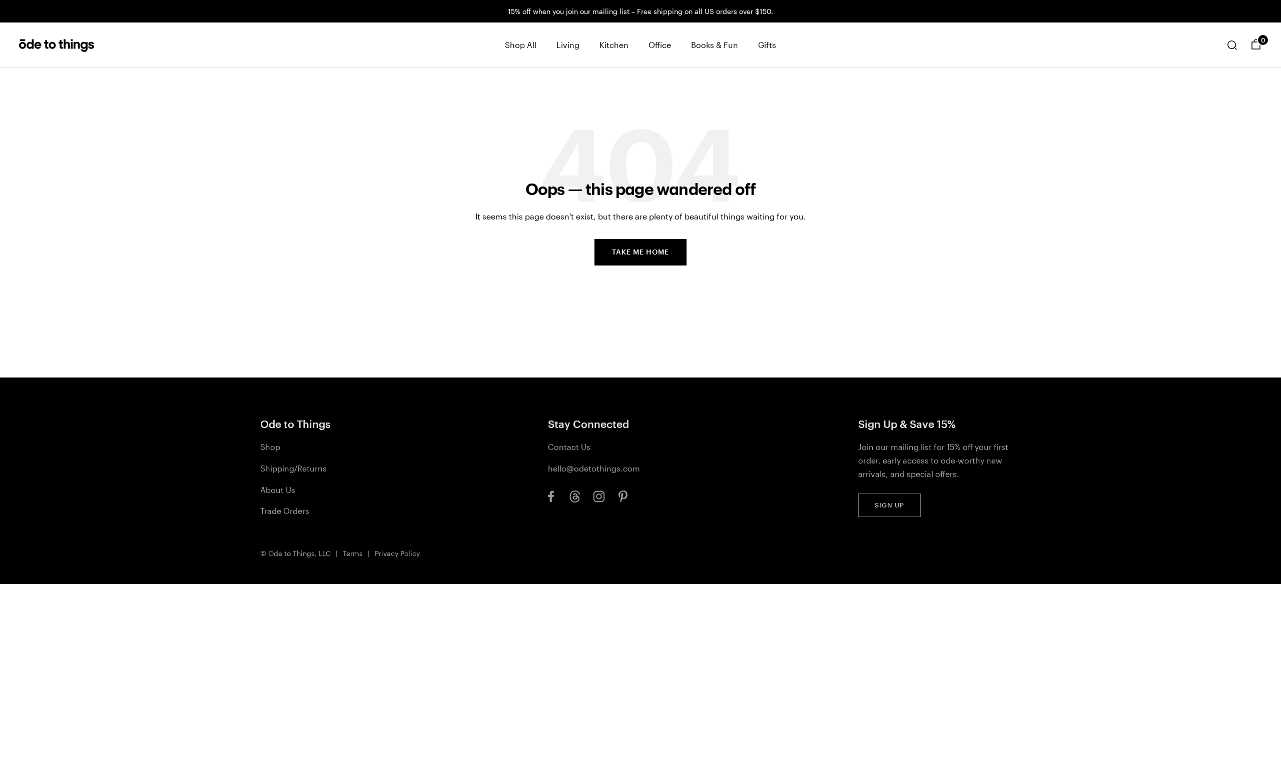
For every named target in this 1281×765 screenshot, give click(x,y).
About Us (277, 489)
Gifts (767, 45)
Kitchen (613, 45)
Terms (353, 553)
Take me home (640, 252)
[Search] (1232, 45)
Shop (270, 447)
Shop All (520, 45)
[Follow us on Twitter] (575, 496)
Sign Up (889, 505)
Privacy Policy (397, 553)
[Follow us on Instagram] (599, 496)
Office (660, 45)
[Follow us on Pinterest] (623, 496)
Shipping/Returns (293, 468)
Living (567, 45)
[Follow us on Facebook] (551, 496)
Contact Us (569, 447)
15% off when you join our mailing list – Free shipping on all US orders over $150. (640, 11)
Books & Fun (714, 45)
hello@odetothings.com (594, 468)
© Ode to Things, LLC (295, 553)
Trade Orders (284, 511)
